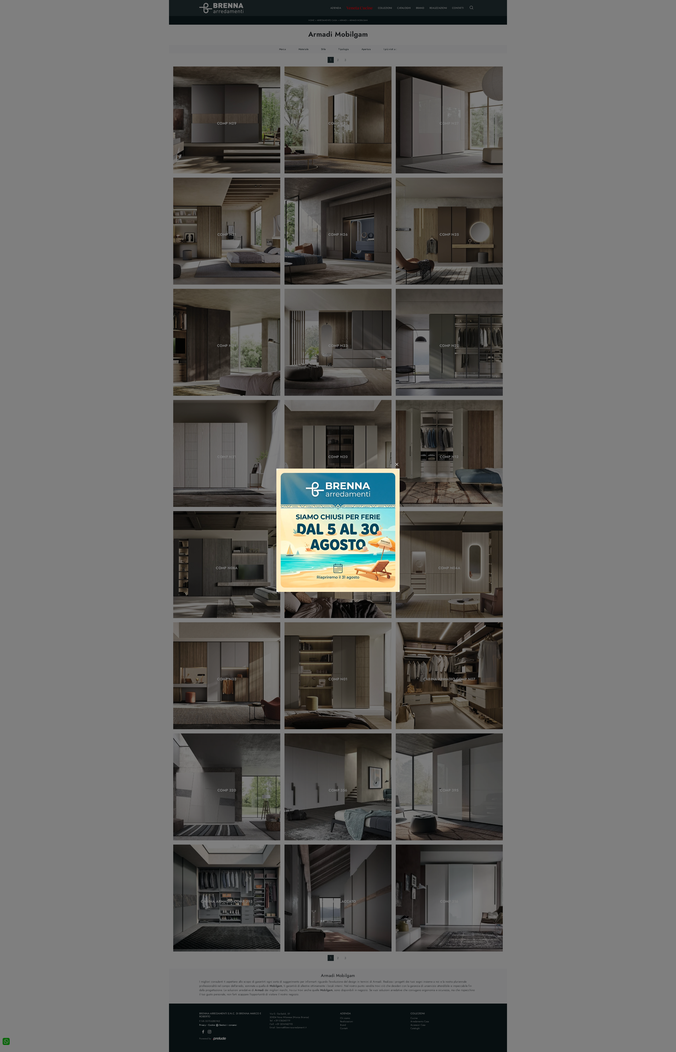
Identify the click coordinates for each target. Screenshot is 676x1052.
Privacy (202, 1025)
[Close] (397, 464)
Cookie (211, 1025)
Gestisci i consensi (228, 1025)
